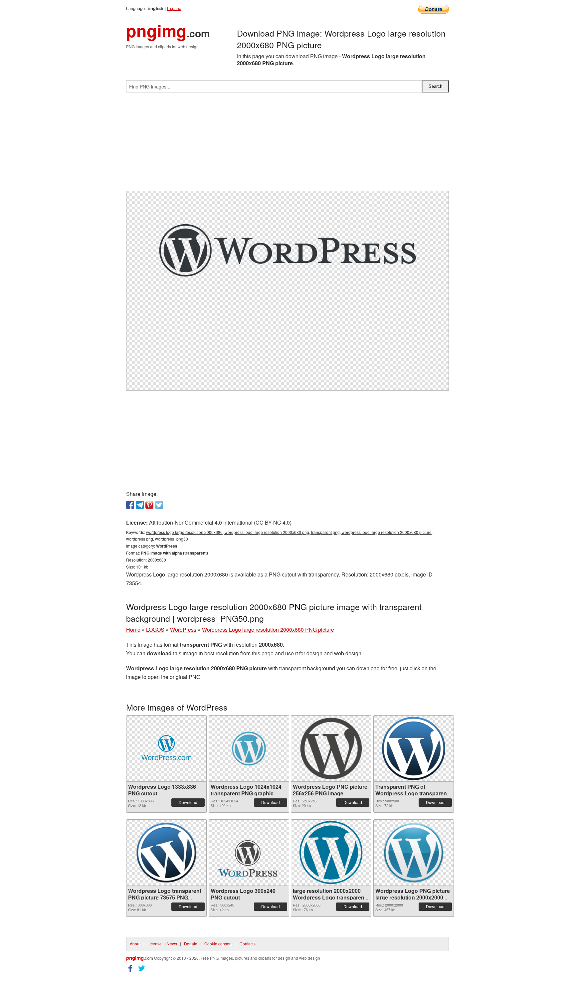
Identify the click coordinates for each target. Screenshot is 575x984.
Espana (174, 8)
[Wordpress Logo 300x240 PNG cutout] (249, 852)
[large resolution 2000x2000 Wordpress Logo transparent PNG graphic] (331, 852)
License (154, 943)
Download (188, 802)
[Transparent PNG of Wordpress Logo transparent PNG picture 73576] (413, 748)
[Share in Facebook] (130, 505)
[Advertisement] (287, 144)
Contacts (248, 943)
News (172, 943)
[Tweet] (159, 505)
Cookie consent (218, 943)
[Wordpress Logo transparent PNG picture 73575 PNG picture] (166, 852)
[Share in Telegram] (140, 505)
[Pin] (149, 505)
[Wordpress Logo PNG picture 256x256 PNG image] (331, 748)
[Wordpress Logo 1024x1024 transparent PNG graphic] (249, 748)
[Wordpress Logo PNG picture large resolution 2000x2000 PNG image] (413, 852)
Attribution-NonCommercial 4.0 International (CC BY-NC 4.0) (220, 522)
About (135, 943)
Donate (190, 943)
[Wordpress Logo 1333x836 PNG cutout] (166, 748)
